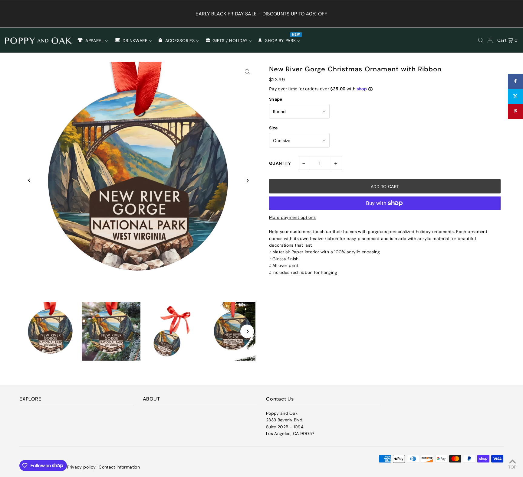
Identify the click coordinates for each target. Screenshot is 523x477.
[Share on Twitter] (515, 96)
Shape (275, 99)
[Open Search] (480, 40)
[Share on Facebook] (515, 81)
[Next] (247, 180)
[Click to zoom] (247, 71)
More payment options (292, 217)
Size (273, 128)
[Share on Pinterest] (515, 111)
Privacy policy (81, 467)
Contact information (119, 467)
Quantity (280, 163)
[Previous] (29, 180)
